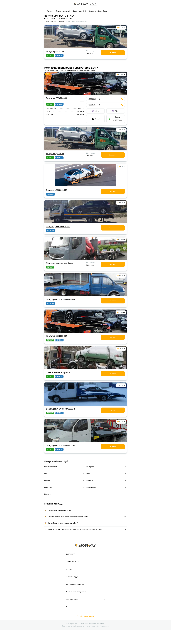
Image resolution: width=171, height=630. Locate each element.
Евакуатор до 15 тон (55, 51)
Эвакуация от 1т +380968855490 (60, 445)
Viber (97, 111)
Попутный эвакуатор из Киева (59, 263)
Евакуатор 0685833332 (56, 336)
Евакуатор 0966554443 (56, 98)
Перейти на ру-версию (85, 616)
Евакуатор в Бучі (79, 11)
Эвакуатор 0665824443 (56, 190)
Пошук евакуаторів (63, 11)
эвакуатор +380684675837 (58, 226)
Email (97, 119)
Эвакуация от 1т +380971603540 (60, 409)
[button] (84, 93)
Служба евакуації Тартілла (58, 372)
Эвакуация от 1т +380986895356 (60, 299)
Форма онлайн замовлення (117, 119)
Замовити (112, 53)
